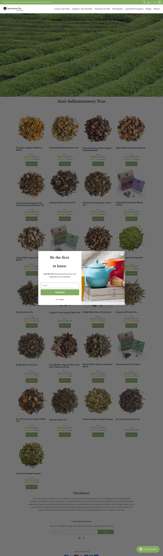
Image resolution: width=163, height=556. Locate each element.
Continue (60, 292)
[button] (151, 2)
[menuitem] (144, 2)
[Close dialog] (122, 254)
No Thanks (60, 299)
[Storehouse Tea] (13, 8)
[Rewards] (148, 549)
